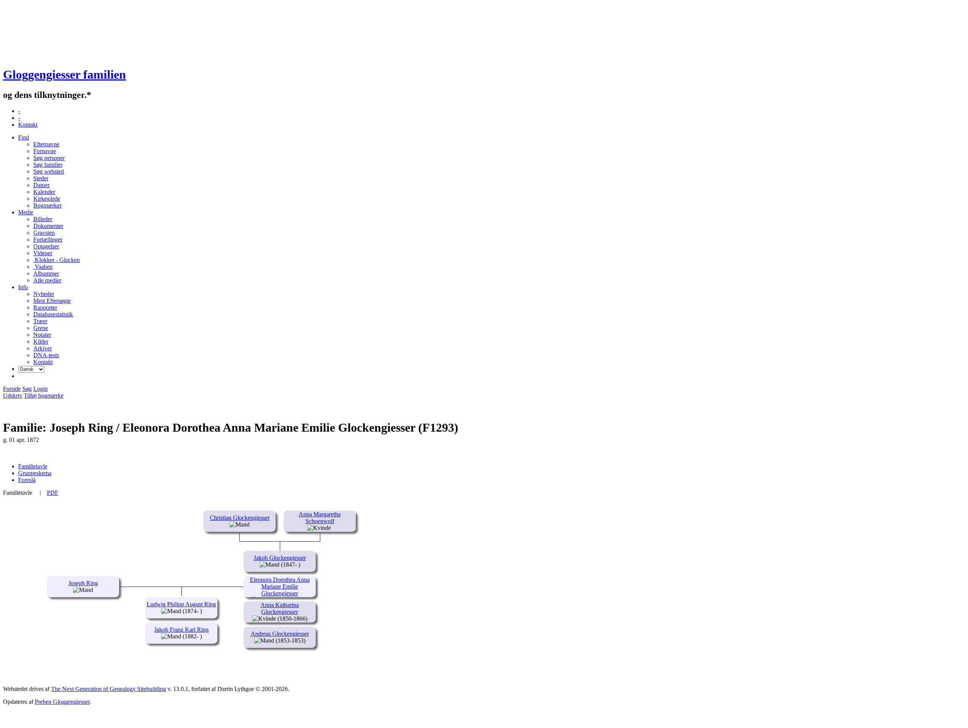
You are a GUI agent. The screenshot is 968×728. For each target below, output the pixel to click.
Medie (25, 212)
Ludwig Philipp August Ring (181, 604)
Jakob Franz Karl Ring (181, 629)
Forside (12, 389)
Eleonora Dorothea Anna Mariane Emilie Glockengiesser (280, 586)
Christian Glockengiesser (240, 517)
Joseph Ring (83, 583)
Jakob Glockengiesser (280, 558)
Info (23, 287)
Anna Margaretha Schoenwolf (320, 517)
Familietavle (32, 466)
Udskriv (12, 395)
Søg (27, 389)
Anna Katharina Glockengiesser (280, 608)
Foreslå (27, 480)
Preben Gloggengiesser (62, 702)
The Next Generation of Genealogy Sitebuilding (108, 689)
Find (23, 137)
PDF (52, 492)
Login (40, 389)
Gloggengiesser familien (64, 74)
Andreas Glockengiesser (280, 633)
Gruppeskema (34, 473)
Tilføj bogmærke (44, 395)
